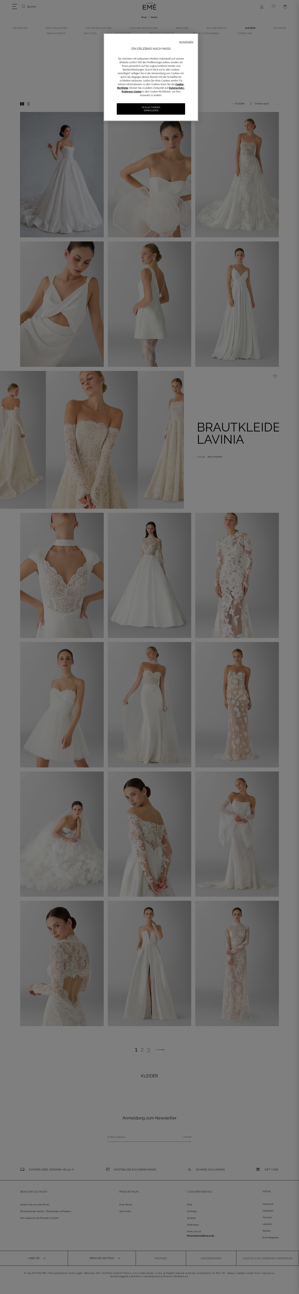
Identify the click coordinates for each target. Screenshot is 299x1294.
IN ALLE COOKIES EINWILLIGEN (151, 109)
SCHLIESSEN (186, 42)
